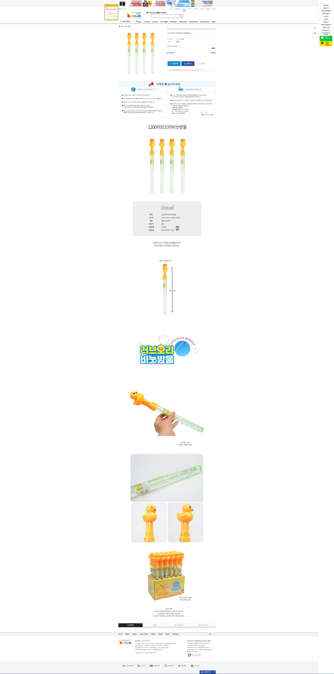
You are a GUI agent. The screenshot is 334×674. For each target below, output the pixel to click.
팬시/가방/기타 (204, 22)
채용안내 (135, 634)
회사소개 (120, 634)
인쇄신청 (326, 19)
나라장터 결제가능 (326, 13)
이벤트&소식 (326, 8)
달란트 (214, 22)
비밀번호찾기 (178, 8)
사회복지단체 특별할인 (326, 11)
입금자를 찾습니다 (326, 30)
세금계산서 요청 (326, 27)
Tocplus (107, 5)
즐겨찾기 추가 (123, 8)
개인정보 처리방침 (144, 634)
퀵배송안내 (325, 22)
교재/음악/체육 (193, 22)
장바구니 (190, 8)
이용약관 (153, 634)
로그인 (171, 8)
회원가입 (184, 8)
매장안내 (208, 8)
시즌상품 (147, 22)
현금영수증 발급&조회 (326, 25)
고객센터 (214, 8)
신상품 (139, 22)
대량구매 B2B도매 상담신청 (326, 33)
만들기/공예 (182, 22)
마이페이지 (196, 8)
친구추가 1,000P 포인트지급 (327, 43)
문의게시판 (325, 5)
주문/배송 (202, 8)
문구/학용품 (164, 22)
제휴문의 (127, 634)
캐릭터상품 (173, 22)
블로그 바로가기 (327, 37)
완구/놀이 (155, 22)
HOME (122, 26)
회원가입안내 (175, 634)
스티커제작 (325, 16)
